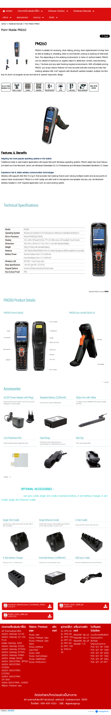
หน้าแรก (4, 23)
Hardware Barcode (15, 23)
